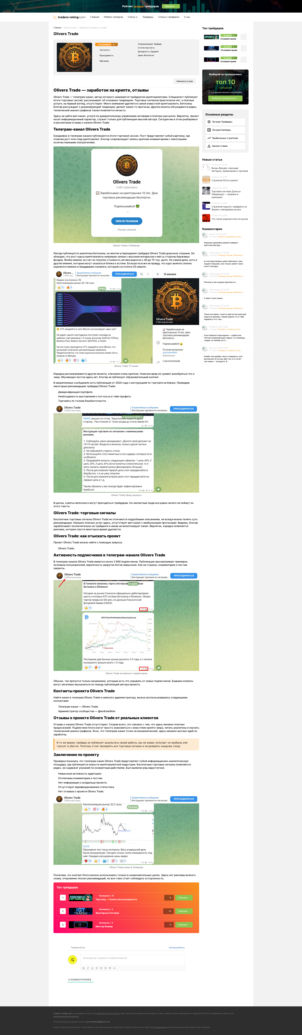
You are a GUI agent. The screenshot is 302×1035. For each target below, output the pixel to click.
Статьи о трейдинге (168, 17)
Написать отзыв (184, 81)
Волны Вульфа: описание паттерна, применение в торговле (230, 169)
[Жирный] (83, 968)
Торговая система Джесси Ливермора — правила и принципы (226, 194)
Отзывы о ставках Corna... (230, 329)
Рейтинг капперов (113, 17)
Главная (94, 17)
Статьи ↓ (133, 17)
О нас (187, 17)
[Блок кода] (114, 968)
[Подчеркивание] (92, 968)
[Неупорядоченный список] (105, 968)
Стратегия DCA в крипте (225, 180)
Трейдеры (148, 17)
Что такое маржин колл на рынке (230, 218)
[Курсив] (88, 968)
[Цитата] (110, 968)
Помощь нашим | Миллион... (231, 255)
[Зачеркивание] (97, 968)
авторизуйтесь (176, 947)
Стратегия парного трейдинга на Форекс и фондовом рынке (229, 208)
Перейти (184, 1027)
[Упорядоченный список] (101, 968)
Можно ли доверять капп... (230, 236)
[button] (207, 17)
